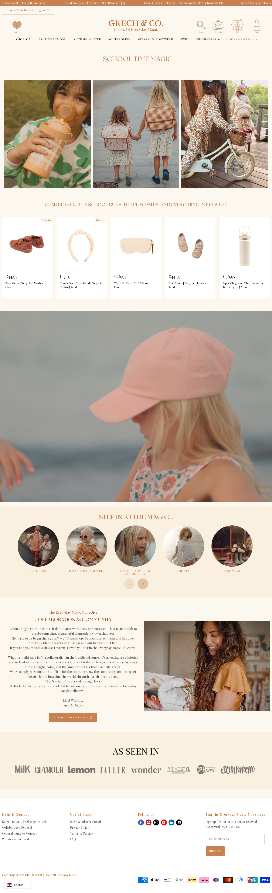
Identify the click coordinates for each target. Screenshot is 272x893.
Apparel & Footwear (155, 39)
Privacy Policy (79, 827)
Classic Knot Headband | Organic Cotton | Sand (81, 285)
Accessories (119, 39)
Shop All (23, 39)
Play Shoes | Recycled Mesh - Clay (24, 285)
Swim (184, 39)
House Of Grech (240, 39)
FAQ (73, 839)
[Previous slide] (129, 584)
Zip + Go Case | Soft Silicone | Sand (132, 285)
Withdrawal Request (15, 839)
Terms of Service (81, 833)
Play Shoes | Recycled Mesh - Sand (187, 285)
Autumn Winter (87, 39)
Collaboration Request (17, 827)
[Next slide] (143, 584)
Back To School (52, 39)
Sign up (215, 851)
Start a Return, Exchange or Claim (25, 822)
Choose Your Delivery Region (25, 10)
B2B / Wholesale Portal (85, 822)
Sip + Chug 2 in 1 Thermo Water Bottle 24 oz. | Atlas (243, 285)
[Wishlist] (17, 18)
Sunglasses (206, 39)
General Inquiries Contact (19, 833)
